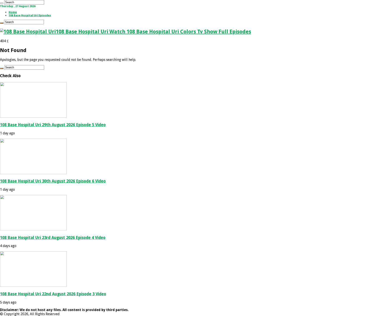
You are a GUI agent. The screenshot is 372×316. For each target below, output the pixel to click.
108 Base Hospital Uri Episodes (30, 15)
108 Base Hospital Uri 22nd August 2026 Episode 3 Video (53, 294)
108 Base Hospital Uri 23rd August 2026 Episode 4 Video (52, 237)
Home (13, 12)
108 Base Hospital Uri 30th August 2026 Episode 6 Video (53, 181)
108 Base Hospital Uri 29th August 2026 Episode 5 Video (53, 125)
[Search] (1, 3)
